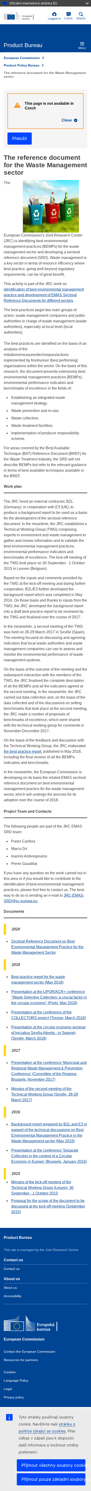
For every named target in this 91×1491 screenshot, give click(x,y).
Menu (82, 48)
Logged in (54, 18)
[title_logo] (25, 15)
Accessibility (12, 1296)
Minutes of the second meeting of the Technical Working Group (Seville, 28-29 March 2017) (44, 1094)
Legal (8, 1389)
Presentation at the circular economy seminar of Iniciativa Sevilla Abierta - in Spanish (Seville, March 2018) (48, 1032)
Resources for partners (21, 1360)
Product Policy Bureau (21, 65)
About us (10, 1287)
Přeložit (19, 138)
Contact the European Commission (29, 1351)
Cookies (10, 1372)
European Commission (22, 58)
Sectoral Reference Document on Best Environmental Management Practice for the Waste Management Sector (47, 947)
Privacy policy (14, 1397)
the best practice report (22, 751)
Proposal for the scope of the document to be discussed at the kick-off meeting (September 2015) (48, 1206)
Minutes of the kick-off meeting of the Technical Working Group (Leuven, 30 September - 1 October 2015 (42, 1187)
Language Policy (16, 1380)
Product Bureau (18, 1238)
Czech (68, 16)
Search (80, 18)
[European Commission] (37, 1324)
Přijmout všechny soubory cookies (53, 1465)
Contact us (12, 1269)
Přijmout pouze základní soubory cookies (53, 1479)
